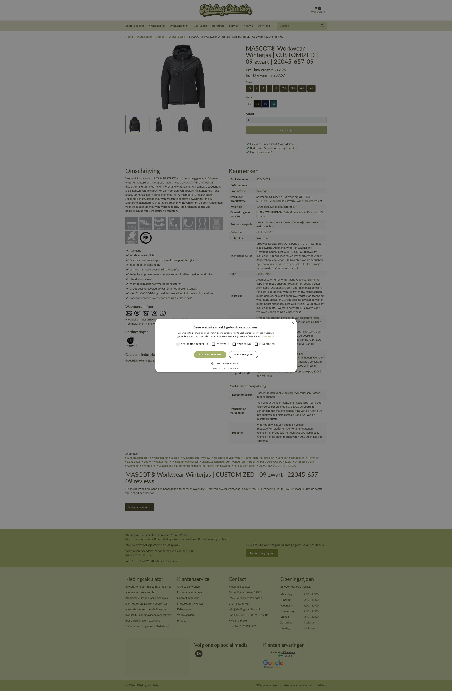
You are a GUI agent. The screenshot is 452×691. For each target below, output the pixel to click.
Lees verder (268, 336)
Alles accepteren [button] (210, 354)
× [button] (292, 322)
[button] (226, 363)
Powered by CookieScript (226, 368)
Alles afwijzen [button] (243, 354)
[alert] (226, 345)
